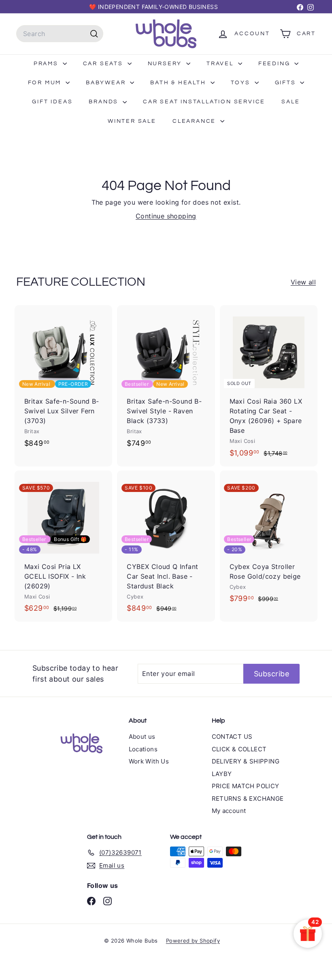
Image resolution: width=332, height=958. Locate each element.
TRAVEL (221, 63)
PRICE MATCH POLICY (245, 786)
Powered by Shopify (193, 940)
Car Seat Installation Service (204, 102)
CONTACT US (232, 736)
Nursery (166, 63)
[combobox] (59, 33)
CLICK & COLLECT (239, 749)
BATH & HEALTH (179, 83)
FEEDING (275, 63)
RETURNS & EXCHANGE (248, 798)
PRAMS (47, 63)
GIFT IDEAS (52, 102)
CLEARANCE (195, 121)
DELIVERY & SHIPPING (246, 761)
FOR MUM (46, 83)
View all (303, 282)
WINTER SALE (132, 121)
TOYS (242, 83)
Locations (143, 749)
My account (229, 811)
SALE (290, 102)
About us (142, 736)
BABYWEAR (107, 83)
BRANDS (105, 102)
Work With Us (149, 761)
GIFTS (286, 83)
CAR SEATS (104, 63)
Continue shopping (166, 216)
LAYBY (222, 774)
